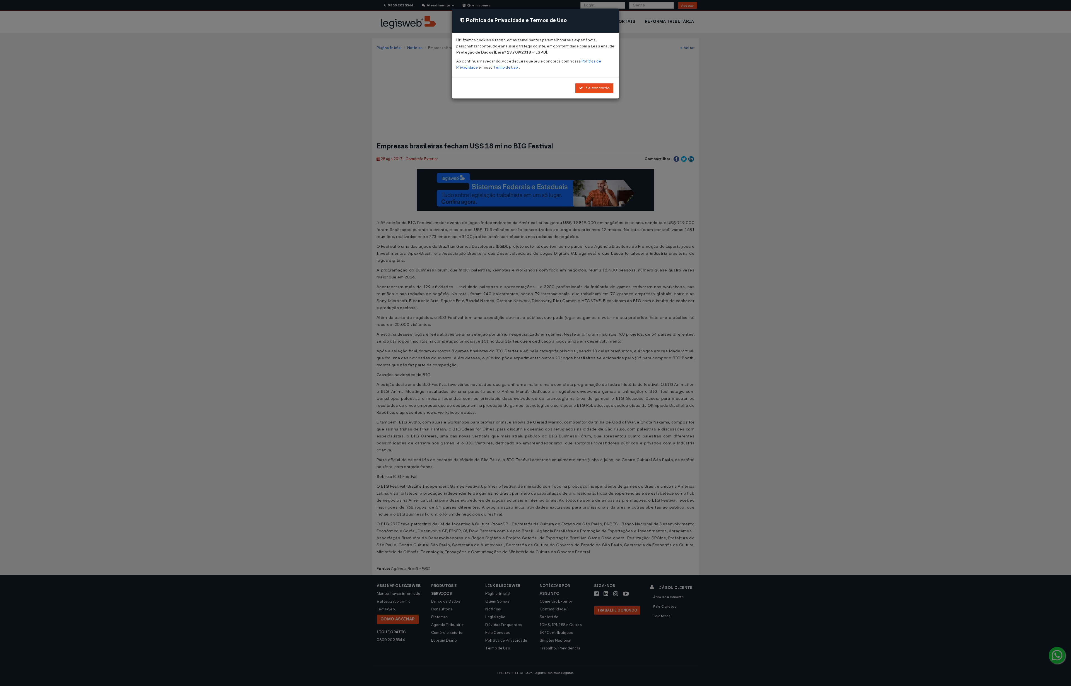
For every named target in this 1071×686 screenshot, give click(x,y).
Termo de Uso (506, 67)
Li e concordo (596, 88)
